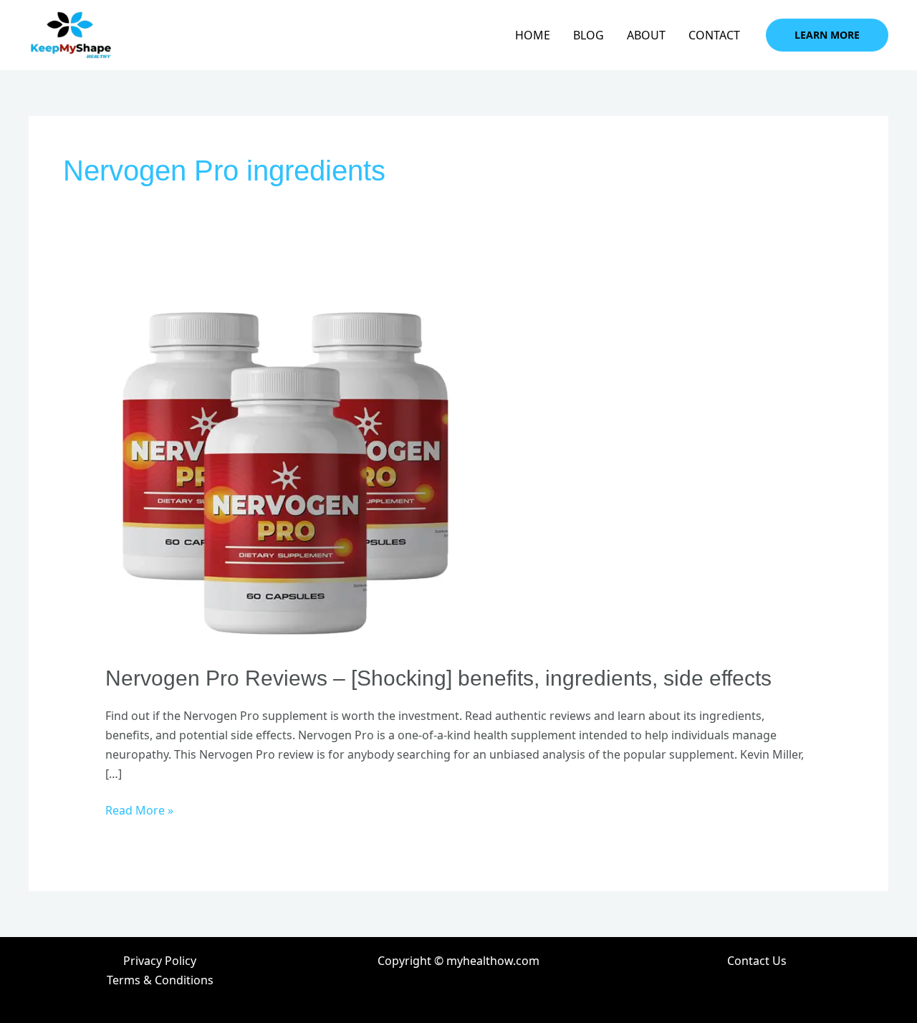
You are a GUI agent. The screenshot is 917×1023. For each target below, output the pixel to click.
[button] (827, 35)
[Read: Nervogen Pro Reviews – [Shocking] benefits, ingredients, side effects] (284, 467)
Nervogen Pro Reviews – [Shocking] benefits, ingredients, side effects (438, 678)
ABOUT (646, 35)
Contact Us (757, 961)
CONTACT (714, 35)
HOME (532, 35)
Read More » (139, 809)
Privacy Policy (159, 961)
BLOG (588, 35)
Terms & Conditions (160, 980)
